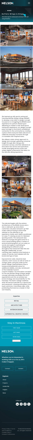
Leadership (6, 386)
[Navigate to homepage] (7, 3)
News (4, 393)
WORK (9, 10)
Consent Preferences (8, 434)
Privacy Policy (6, 429)
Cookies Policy (6, 432)
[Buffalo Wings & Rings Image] (16, 35)
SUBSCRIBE (16, 341)
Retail (16, 301)
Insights (5, 389)
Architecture (16, 305)
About (4, 380)
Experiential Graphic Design (16, 314)
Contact (7, 368)
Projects (5, 383)
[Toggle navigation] (29, 3)
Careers (20, 368)
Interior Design (16, 310)
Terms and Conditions (8, 429)
